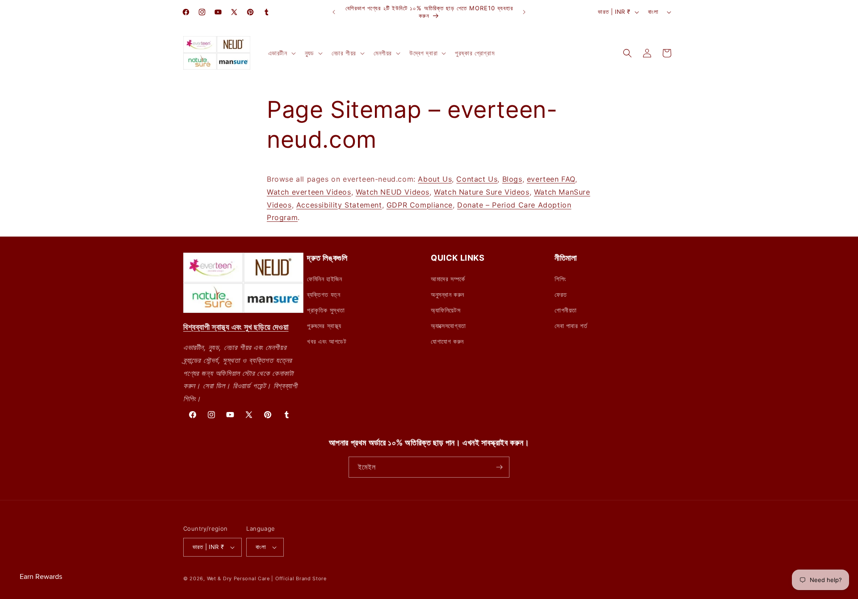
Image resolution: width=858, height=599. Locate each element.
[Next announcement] (524, 12)
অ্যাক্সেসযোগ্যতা (448, 325)
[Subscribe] (499, 467)
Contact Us (476, 179)
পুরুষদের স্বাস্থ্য (324, 325)
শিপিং (560, 279)
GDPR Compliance (420, 204)
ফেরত (561, 294)
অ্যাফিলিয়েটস (445, 310)
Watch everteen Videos (309, 191)
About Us (435, 179)
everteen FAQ (551, 179)
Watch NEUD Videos (392, 191)
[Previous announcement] (334, 12)
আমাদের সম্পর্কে (448, 279)
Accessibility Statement (339, 204)
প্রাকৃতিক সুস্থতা (326, 310)
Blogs (512, 179)
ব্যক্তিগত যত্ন (323, 294)
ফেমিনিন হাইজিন (324, 279)
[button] (281, 53)
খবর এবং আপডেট (327, 341)
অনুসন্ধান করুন (447, 294)
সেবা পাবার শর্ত (571, 325)
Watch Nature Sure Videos (481, 191)
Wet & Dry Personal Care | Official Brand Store (267, 578)
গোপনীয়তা (566, 310)
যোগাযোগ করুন (447, 341)
